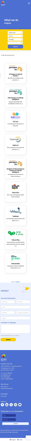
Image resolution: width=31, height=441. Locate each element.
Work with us (4, 386)
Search (15, 46)
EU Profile (3, 396)
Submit (8, 340)
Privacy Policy (24, 430)
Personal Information (8, 298)
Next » (18, 282)
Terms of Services (5, 430)
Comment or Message (8, 322)
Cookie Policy (15, 430)
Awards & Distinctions (7, 388)
